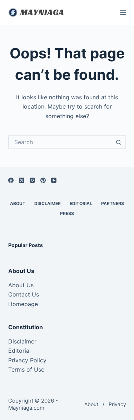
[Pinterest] (43, 180)
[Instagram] (32, 180)
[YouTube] (53, 180)
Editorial (19, 350)
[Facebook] (11, 180)
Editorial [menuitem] (81, 203)
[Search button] (119, 142)
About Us (21, 285)
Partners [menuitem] (112, 203)
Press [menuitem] (67, 213)
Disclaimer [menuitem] (47, 203)
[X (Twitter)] (21, 180)
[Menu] (123, 12)
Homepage (23, 304)
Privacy (117, 404)
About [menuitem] (17, 203)
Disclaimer (22, 341)
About (91, 404)
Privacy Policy (27, 360)
